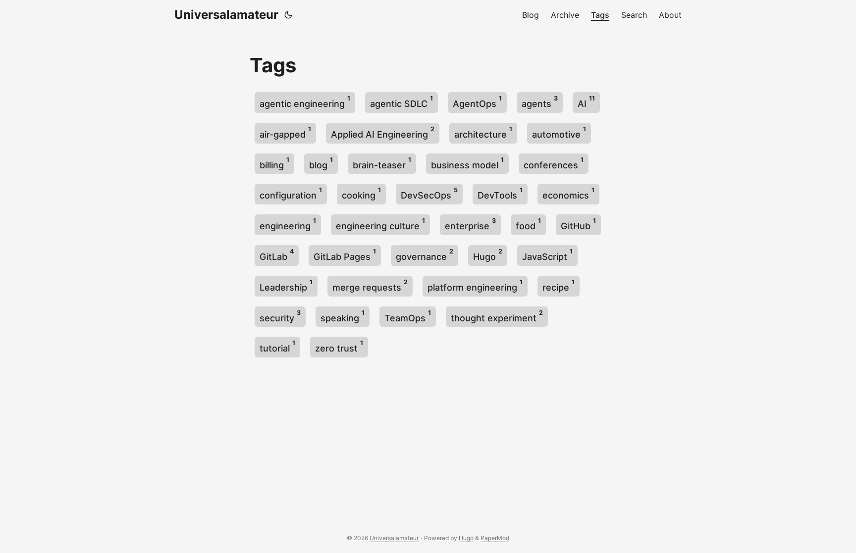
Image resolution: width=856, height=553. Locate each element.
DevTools (500, 193)
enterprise (470, 224)
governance (424, 255)
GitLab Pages (345, 255)
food (528, 224)
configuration (291, 193)
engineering (288, 224)
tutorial (277, 346)
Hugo (487, 255)
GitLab (277, 255)
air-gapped (285, 132)
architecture (483, 132)
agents (540, 102)
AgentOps (477, 102)
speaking (343, 316)
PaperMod (495, 538)
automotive (559, 132)
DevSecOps (429, 193)
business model (467, 163)
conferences (554, 163)
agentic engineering (305, 102)
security (280, 316)
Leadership (286, 285)
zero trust (339, 346)
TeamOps (407, 316)
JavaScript (547, 255)
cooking (361, 193)
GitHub (578, 224)
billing (274, 163)
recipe (558, 285)
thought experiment (497, 316)
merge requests (370, 285)
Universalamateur (226, 14)
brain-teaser (382, 163)
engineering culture (380, 224)
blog (321, 163)
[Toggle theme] (288, 15)
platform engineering (475, 285)
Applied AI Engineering (382, 132)
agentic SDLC (401, 102)
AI (586, 102)
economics (568, 193)
